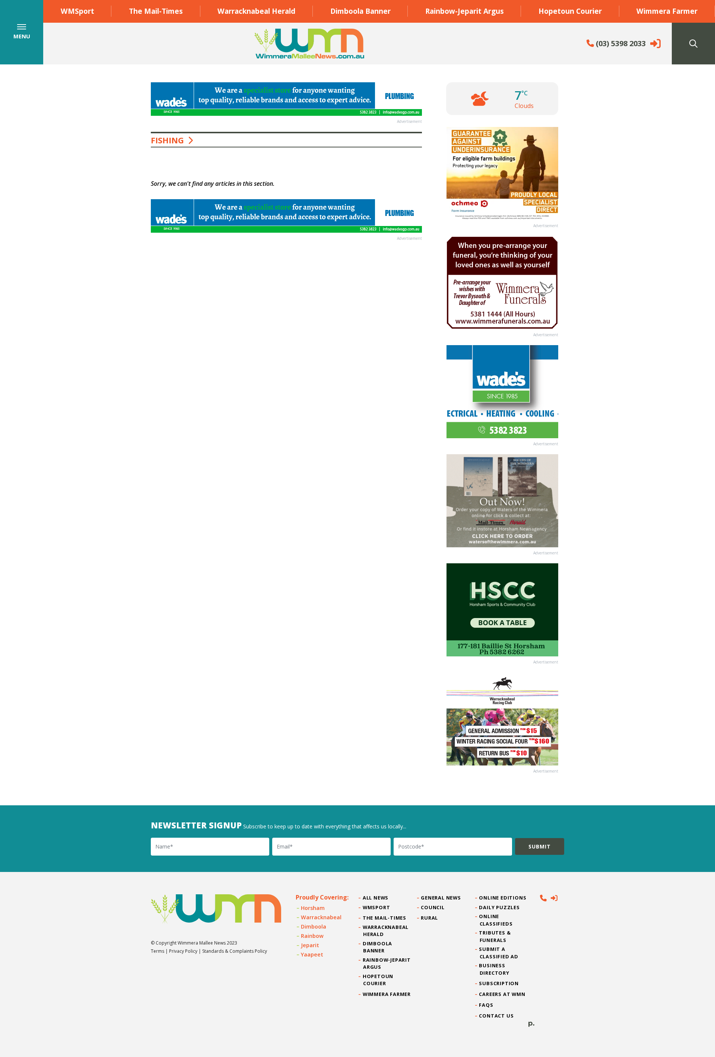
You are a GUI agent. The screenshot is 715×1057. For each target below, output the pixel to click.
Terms (157, 951)
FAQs (486, 1005)
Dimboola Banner (360, 11)
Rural (429, 917)
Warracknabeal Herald (256, 11)
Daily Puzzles (500, 907)
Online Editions (503, 898)
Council (432, 907)
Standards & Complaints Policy (234, 951)
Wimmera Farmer (666, 11)
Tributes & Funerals (495, 936)
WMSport (77, 11)
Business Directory (494, 969)
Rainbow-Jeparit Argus (464, 11)
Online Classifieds (496, 920)
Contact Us (497, 1015)
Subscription (499, 983)
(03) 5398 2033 (620, 43)
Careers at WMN (502, 994)
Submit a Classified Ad (499, 952)
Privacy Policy (183, 951)
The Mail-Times (156, 11)
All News (375, 898)
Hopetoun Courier (570, 11)
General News (441, 898)
